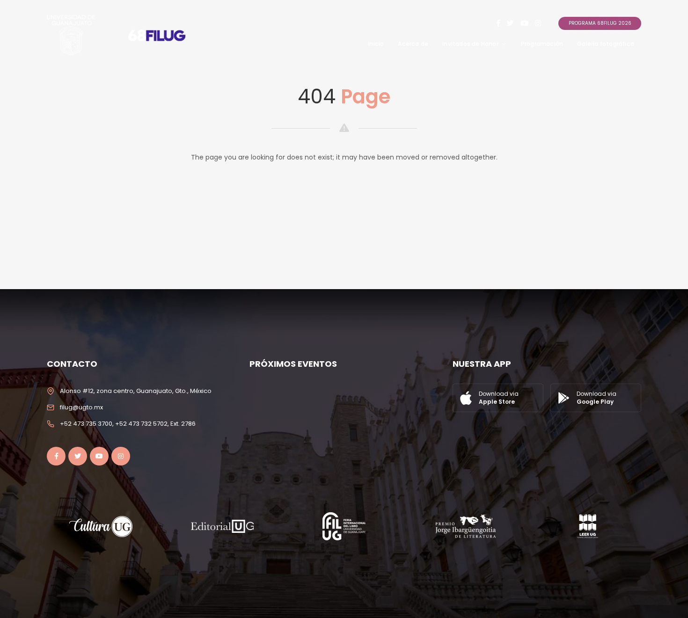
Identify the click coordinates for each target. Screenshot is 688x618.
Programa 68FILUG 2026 (600, 23)
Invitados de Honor (470, 44)
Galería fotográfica (605, 44)
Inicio (376, 44)
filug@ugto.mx (81, 407)
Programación (542, 44)
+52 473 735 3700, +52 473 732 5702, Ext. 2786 (128, 423)
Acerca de (413, 44)
